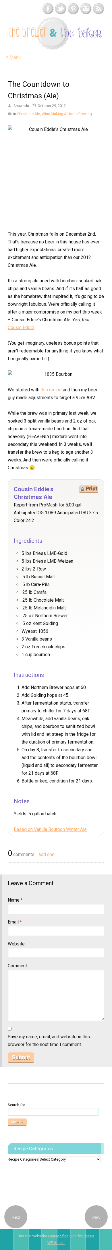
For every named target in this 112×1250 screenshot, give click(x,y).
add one (46, 854)
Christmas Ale (28, 114)
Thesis (88, 1236)
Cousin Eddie (21, 327)
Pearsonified (58, 1236)
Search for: (17, 1105)
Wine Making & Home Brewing (67, 114)
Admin (56, 1242)
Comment (17, 966)
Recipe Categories (23, 1159)
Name (15, 900)
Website (16, 944)
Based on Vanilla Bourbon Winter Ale (50, 829)
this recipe (51, 390)
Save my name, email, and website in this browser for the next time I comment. (49, 1040)
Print (91, 488)
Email (15, 922)
